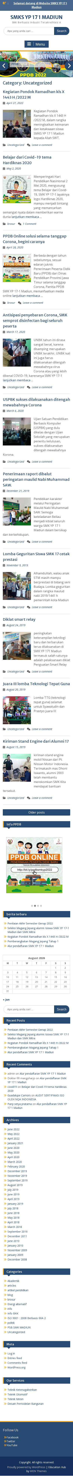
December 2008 (17, 1259)
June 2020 (13, 1148)
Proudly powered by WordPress (26, 1467)
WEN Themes (38, 1471)
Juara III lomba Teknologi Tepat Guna (36, 683)
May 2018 (13, 1217)
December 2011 (17, 1236)
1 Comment (29, 224)
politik (11, 1322)
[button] (32, 906)
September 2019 (17, 1180)
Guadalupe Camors (19, 1095)
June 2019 (13, 1194)
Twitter (11, 1441)
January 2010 (15, 1245)
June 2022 (13, 1129)
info (9, 1309)
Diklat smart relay (19, 619)
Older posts (36, 812)
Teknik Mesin (15, 1399)
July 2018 (12, 1208)
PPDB (15, 64)
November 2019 (17, 1175)
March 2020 (14, 1162)
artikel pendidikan (17, 1290)
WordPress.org (16, 1367)
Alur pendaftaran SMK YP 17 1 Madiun (30, 946)
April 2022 (13, 1138)
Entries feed (14, 1358)
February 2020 (16, 1166)
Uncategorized (15, 145)
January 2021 (15, 1143)
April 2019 (13, 1199)
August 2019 (15, 1185)
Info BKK (12, 1313)
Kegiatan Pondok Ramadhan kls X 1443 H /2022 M (38, 936)
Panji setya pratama (19, 1104)
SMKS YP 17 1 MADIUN (36, 17)
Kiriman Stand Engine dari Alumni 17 (36, 741)
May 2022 (13, 1134)
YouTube (12, 1445)
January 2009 (15, 1255)
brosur (11, 224)
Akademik (13, 1281)
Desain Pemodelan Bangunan (25, 1403)
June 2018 (13, 1213)
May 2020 (13, 1152)
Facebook (13, 1437)
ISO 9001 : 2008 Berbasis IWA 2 (26, 1318)
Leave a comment (42, 145)
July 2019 (12, 1189)
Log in (11, 1353)
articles (11, 1285)
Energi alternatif (17, 1304)
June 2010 (13, 1241)
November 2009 (17, 1250)
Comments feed (17, 1362)
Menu (40, 44)
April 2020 (13, 1157)
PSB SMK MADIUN (19, 1327)
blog (10, 1295)
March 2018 (14, 1227)
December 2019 (17, 1171)
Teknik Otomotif (17, 1394)
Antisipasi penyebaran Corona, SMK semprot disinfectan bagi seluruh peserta (35, 320)
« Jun (6, 999)
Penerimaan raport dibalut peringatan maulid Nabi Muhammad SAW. (36, 479)
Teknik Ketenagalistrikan (22, 1389)
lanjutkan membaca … (26, 217)
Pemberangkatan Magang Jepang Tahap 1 (33, 941)
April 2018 (13, 1222)
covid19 (12, 1087)
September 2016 (17, 1231)
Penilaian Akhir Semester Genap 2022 (30, 923)
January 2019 (15, 1203)
